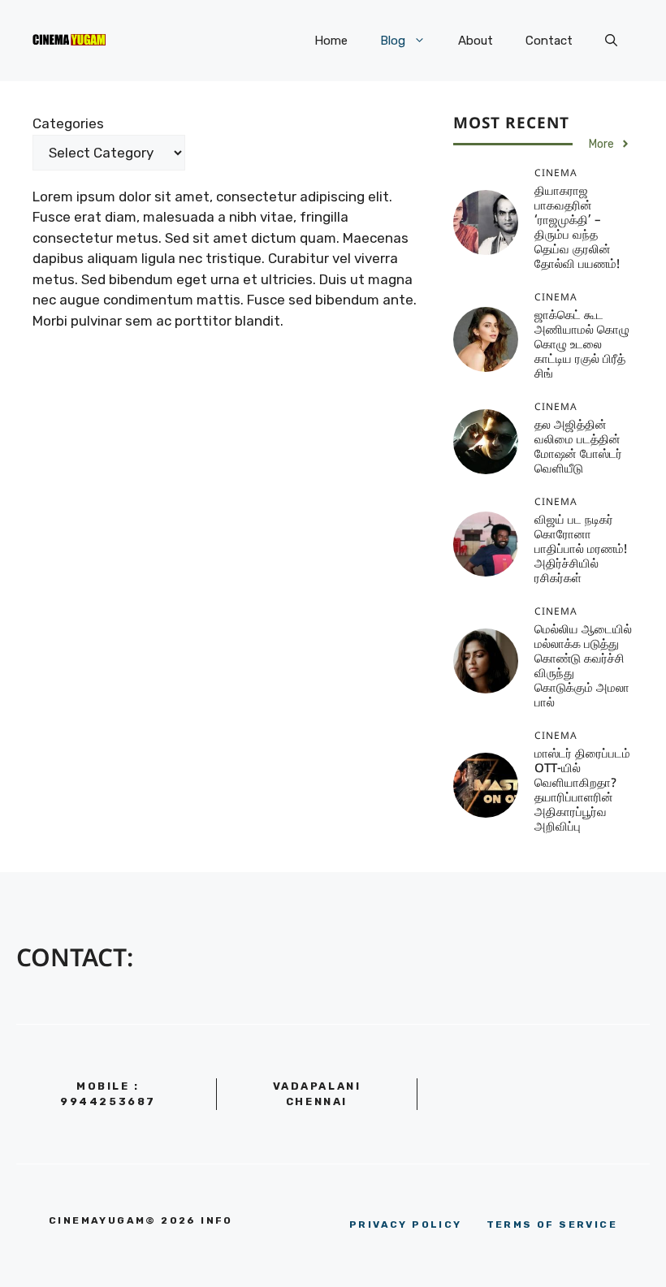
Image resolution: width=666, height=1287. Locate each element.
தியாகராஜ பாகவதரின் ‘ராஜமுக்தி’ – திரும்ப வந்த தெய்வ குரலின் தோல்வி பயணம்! (577, 228)
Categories (68, 123)
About (475, 40)
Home (331, 40)
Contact (549, 40)
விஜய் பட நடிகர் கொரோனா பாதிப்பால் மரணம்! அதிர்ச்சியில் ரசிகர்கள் (580, 550)
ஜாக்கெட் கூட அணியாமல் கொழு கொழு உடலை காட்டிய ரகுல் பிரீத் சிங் (581, 345)
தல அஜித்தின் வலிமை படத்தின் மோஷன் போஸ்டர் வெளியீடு (578, 447)
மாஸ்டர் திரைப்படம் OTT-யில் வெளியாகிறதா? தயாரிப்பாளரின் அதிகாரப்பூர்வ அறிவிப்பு (582, 791)
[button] (611, 40)
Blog (392, 40)
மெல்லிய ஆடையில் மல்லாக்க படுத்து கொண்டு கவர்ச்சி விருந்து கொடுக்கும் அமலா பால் (583, 667)
